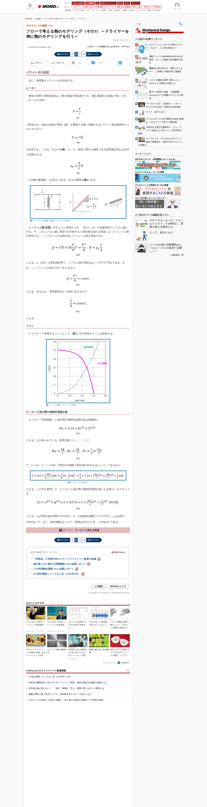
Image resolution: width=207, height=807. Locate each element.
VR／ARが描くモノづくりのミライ (150, 198)
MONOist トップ (118, 586)
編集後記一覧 (178, 255)
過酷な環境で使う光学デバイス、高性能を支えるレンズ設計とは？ (60, 694)
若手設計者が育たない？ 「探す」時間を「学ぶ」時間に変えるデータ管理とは (66, 688)
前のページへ (63, 54)
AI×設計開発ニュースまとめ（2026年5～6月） (50, 676)
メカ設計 (37, 19)
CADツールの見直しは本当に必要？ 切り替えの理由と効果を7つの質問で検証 (65, 700)
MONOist (28, 19)
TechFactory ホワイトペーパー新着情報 (46, 670)
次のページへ (93, 54)
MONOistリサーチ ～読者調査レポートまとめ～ (156, 159)
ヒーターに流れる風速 (79, 530)
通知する (60, 63)
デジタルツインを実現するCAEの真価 (151, 185)
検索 (180, 24)
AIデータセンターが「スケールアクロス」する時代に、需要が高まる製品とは (166, 223)
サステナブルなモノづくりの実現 (149, 172)
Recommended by (110, 663)
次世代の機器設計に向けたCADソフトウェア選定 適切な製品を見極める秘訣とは (67, 682)
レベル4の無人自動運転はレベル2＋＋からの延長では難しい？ (166, 247)
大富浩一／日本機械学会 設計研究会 (103, 46)
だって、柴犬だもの (161, 232)
